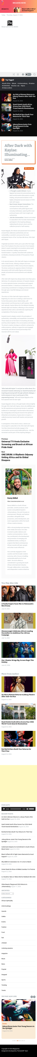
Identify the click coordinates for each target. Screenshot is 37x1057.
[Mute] (27, 810)
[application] (18, 809)
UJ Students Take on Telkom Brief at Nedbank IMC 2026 (18, 877)
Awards (3, 911)
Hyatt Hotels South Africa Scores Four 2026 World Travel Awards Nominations (23, 106)
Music (3, 958)
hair (2, 937)
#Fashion (32, 83)
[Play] (4, 810)
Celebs (3, 916)
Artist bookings (6, 906)
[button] (31, 997)
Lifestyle (4, 943)
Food (3, 932)
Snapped (4, 974)
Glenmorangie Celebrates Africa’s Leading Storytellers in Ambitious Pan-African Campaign (17, 633)
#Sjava (23, 85)
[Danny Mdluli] (18, 482)
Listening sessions (7, 948)
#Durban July (15, 85)
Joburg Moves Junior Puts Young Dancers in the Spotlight (22, 126)
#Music (14, 83)
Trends (3, 990)
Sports (3, 980)
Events (3, 922)
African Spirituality (7, 900)
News (3, 964)
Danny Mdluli (8, 160)
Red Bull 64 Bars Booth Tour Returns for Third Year (23, 115)
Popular (3, 969)
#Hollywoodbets (7, 88)
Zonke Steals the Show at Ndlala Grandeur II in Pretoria (18, 869)
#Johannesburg (23, 83)
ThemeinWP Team (22, 1051)
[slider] (32, 809)
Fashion (3, 927)
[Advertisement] (18, 52)
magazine (4, 953)
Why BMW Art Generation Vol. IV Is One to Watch (16, 862)
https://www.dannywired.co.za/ (15, 501)
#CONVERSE (6, 85)
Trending (4, 985)
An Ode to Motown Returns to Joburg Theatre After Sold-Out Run (24, 96)
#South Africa (6, 83)
